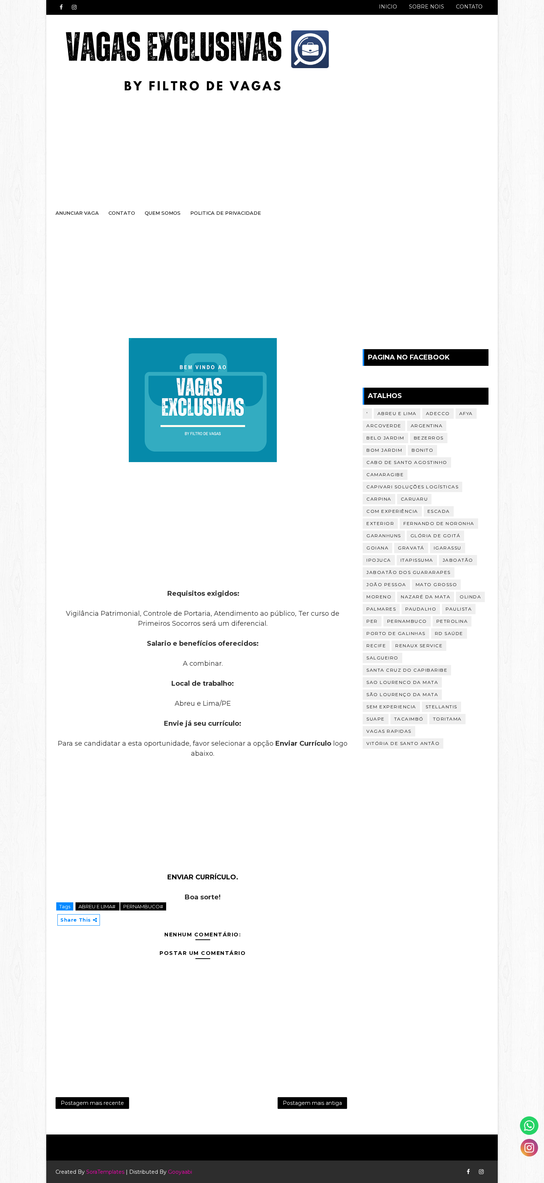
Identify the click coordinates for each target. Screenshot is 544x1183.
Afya (466, 413)
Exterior (380, 523)
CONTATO (469, 6)
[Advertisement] (264, 143)
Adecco (438, 413)
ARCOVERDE (384, 425)
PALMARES (381, 609)
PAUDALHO (420, 609)
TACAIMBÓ (409, 719)
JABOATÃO (458, 560)
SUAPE (375, 719)
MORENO (379, 596)
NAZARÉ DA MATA (425, 596)
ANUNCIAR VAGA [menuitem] (77, 213)
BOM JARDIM (384, 450)
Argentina (427, 425)
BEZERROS (429, 438)
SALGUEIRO (382, 658)
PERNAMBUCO (407, 621)
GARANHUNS (383, 535)
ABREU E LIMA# (97, 906)
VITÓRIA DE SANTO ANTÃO (403, 743)
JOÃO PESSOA (386, 584)
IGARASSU (447, 548)
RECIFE (376, 645)
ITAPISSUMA (416, 560)
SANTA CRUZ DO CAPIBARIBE (406, 670)
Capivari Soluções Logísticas (412, 486)
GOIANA (377, 548)
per (372, 621)
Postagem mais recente (92, 1103)
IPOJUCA (378, 560)
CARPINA (379, 499)
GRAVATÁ (411, 548)
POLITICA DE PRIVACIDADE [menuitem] (225, 213)
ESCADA (438, 511)
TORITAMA (447, 719)
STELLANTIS (441, 706)
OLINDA (470, 596)
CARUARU (414, 499)
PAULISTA (459, 609)
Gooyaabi (180, 1172)
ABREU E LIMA (397, 413)
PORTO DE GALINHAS (396, 633)
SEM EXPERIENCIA (391, 706)
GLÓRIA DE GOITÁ (435, 535)
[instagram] (74, 7)
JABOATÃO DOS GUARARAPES (408, 572)
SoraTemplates (105, 1172)
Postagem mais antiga (312, 1103)
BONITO (422, 450)
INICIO (388, 6)
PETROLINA (452, 621)
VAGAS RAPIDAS (389, 731)
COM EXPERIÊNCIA (392, 511)
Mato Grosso (436, 584)
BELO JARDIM (385, 438)
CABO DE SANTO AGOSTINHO (406, 462)
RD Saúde (449, 633)
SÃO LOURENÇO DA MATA (402, 694)
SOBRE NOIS (426, 6)
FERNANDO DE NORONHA (438, 523)
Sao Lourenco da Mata (402, 682)
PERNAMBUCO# (143, 906)
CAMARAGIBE (385, 474)
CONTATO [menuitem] (121, 213)
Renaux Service (419, 645)
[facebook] (61, 7)
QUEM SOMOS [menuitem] (163, 213)
